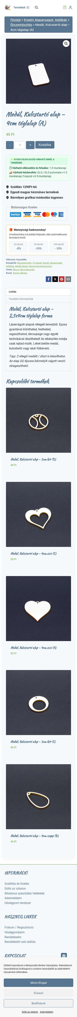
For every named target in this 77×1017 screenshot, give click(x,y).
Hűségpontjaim (14, 932)
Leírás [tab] (12, 291)
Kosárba (45, 145)
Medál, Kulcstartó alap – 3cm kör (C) (33, 742)
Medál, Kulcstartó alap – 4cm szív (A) (33, 648)
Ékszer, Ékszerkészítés (24, 269)
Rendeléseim (12, 937)
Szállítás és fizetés (16, 883)
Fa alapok (37, 263)
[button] (66, 43)
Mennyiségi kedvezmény (40, 266)
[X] (55, 279)
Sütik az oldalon (30, 1012)
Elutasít (38, 993)
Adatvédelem (46, 1012)
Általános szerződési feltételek (24, 893)
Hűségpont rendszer (17, 903)
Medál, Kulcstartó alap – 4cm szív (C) (33, 553)
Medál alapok (21, 266)
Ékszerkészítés (21, 25)
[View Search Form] (36, 7)
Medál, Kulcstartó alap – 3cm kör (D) (33, 459)
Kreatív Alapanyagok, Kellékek (45, 20)
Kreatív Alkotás (20, 273)
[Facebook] (48, 279)
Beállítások (39, 1003)
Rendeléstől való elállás (20, 942)
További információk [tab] (21, 299)
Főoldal (15, 20)
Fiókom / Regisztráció (18, 927)
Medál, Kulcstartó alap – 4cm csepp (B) (34, 836)
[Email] (68, 279)
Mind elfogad (38, 982)
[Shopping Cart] (65, 7)
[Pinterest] (61, 279)
